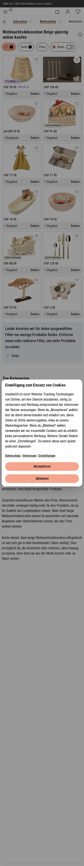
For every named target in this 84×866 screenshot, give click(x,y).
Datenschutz (13, 455)
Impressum (29, 455)
